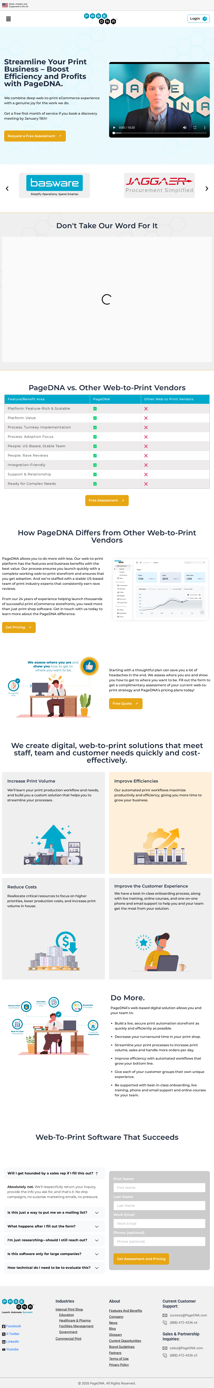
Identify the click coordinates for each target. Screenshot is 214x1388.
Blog (112, 1329)
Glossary (115, 1335)
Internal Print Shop (69, 1309)
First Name (123, 1179)
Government (68, 1332)
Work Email (124, 1215)
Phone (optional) (128, 1233)
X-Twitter (12, 1334)
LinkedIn (12, 1342)
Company (116, 1317)
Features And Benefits (125, 1311)
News (113, 1323)
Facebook (13, 1326)
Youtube (12, 1349)
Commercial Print (68, 1339)
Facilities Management (76, 1326)
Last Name (123, 1197)
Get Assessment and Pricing (141, 1259)
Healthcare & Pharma (75, 1321)
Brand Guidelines (122, 1347)
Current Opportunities (125, 1341)
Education (66, 1315)
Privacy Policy (119, 1365)
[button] (8, 18)
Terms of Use (119, 1359)
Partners (115, 1353)
